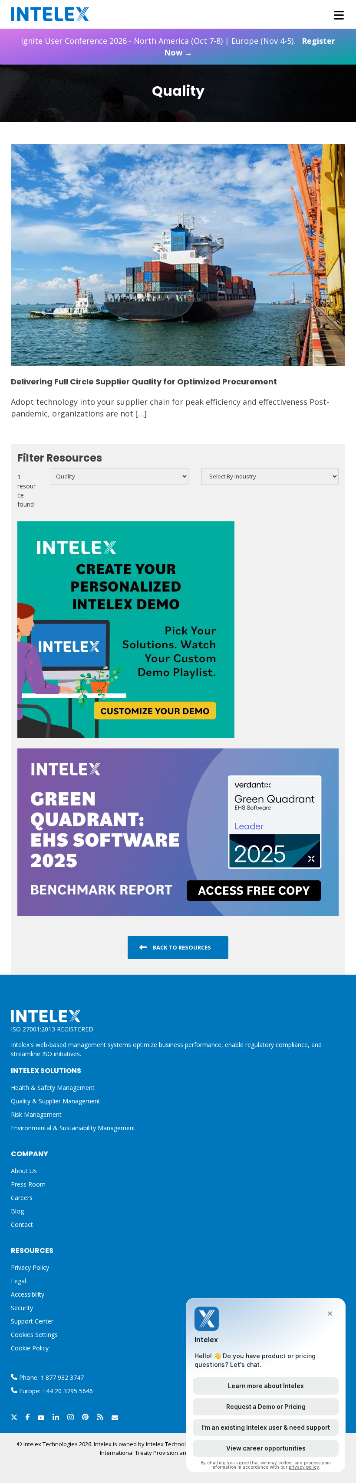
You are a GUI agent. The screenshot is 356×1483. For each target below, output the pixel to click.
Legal (18, 1281)
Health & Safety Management (53, 1087)
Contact (22, 1224)
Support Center (32, 1321)
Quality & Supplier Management (55, 1101)
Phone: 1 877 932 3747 (50, 1377)
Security (22, 1308)
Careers (22, 1198)
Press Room (28, 1184)
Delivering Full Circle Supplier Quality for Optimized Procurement (144, 381)
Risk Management (36, 1114)
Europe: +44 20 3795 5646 (55, 1391)
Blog (17, 1211)
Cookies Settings (34, 1335)
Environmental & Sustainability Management (73, 1128)
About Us (24, 1171)
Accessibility (27, 1294)
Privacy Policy (30, 1267)
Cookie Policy (30, 1348)
